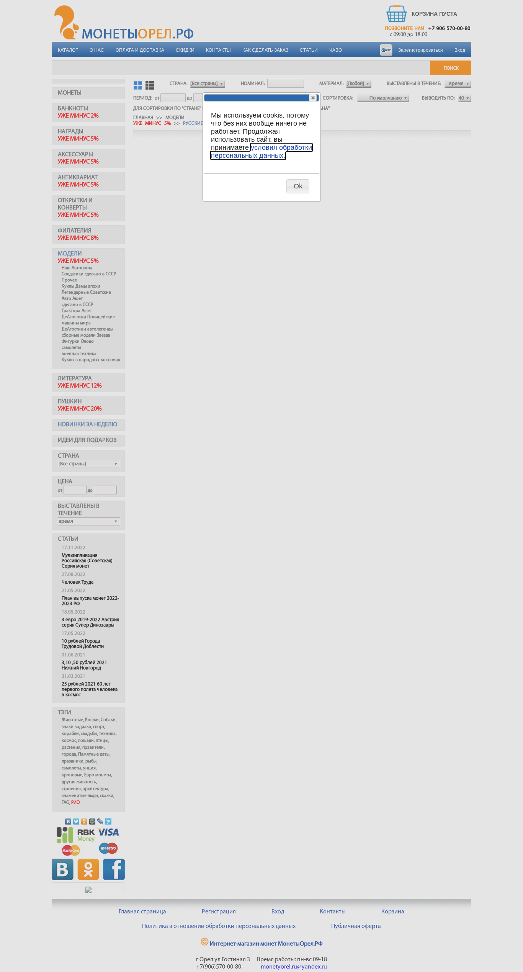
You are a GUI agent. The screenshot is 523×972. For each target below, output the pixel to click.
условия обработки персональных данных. (261, 151)
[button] (313, 97)
